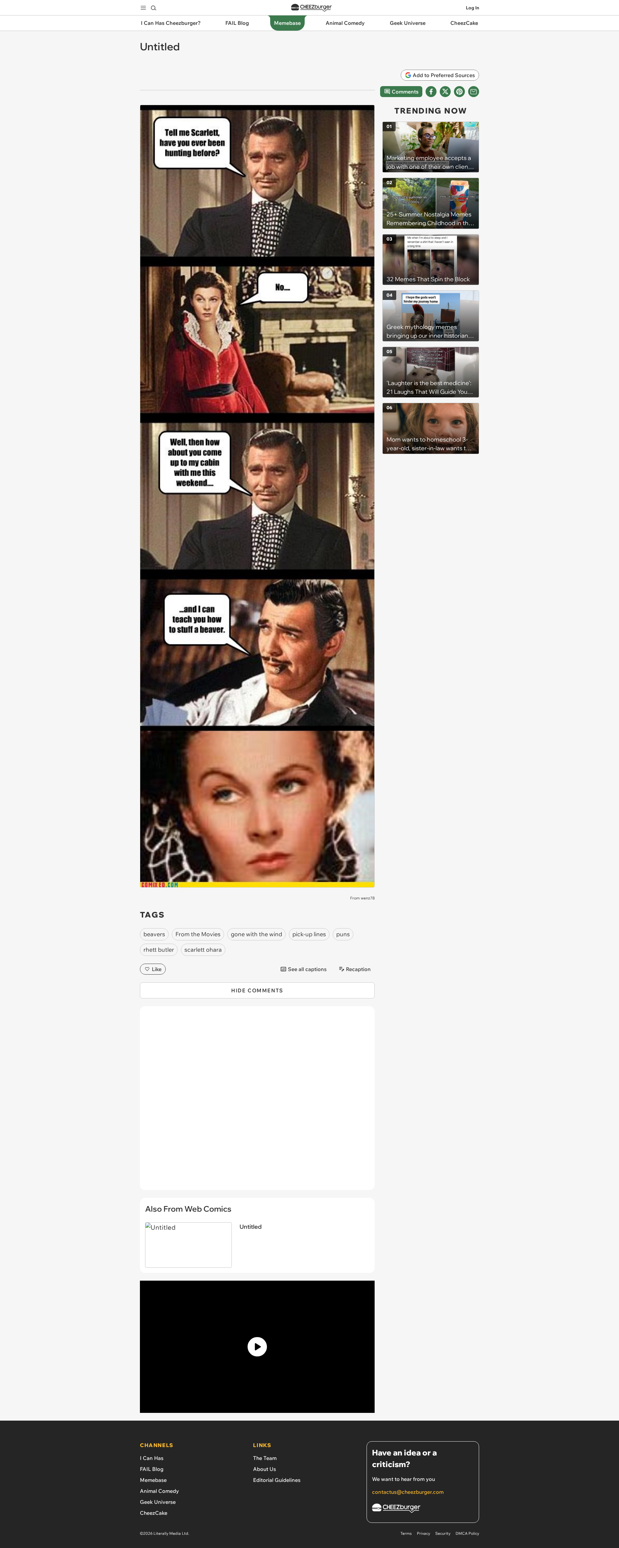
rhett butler (158, 949)
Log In (472, 8)
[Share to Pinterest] (459, 91)
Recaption (358, 969)
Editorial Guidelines (276, 1480)
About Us (264, 1469)
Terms (406, 1533)
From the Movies (198, 934)
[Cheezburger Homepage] (311, 8)
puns (343, 934)
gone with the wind (256, 934)
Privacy (423, 1533)
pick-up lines (309, 934)
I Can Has (151, 1458)
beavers (154, 934)
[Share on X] (445, 91)
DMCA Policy (467, 1533)
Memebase (153, 1480)
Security (442, 1533)
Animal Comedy (159, 1491)
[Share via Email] (473, 91)
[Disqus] (257, 1101)
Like (157, 969)
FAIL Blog (151, 1469)
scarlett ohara (203, 949)
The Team (265, 1458)
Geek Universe (158, 1502)
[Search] (153, 7)
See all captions (307, 969)
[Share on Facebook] (431, 91)
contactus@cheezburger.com (408, 1492)
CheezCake (153, 1513)
